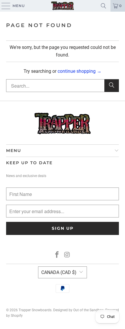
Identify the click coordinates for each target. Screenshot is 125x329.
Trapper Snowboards (35, 310)
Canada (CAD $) (58, 272)
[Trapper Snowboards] (62, 6)
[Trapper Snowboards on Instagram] (67, 255)
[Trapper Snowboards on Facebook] (57, 255)
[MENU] (3, 6)
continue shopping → (79, 71)
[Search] (103, 6)
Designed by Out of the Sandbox (78, 310)
